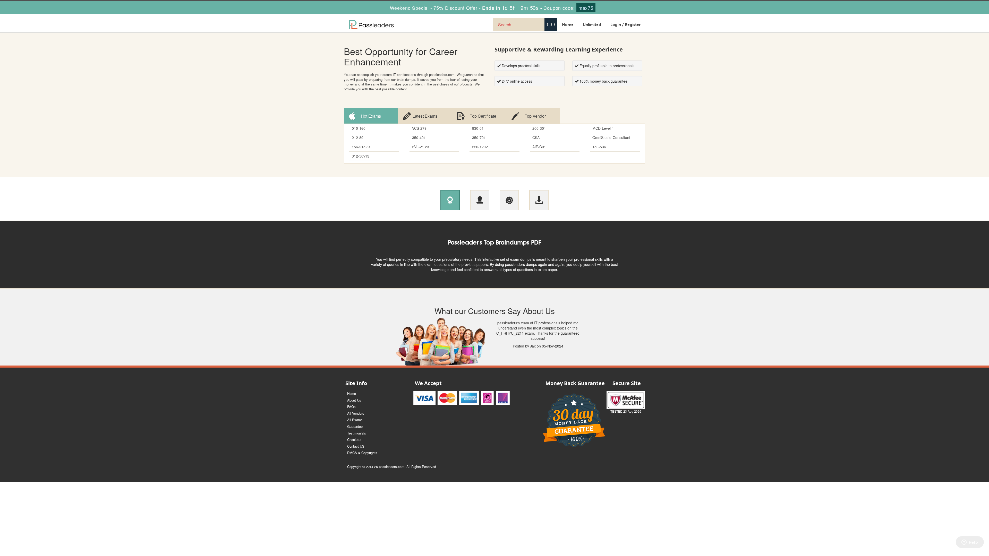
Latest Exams (425, 116)
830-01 (478, 128)
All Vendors (355, 413)
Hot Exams (371, 116)
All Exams (355, 419)
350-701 (479, 137)
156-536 (599, 146)
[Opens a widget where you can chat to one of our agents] (970, 547)
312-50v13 (360, 156)
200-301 (539, 128)
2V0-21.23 (420, 146)
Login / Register (625, 24)
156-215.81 (361, 146)
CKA (536, 137)
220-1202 (480, 146)
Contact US (355, 446)
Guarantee (355, 426)
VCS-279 (419, 128)
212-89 (357, 137)
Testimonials (356, 433)
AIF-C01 (539, 146)
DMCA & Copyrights (362, 452)
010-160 (358, 128)
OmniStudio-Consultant (611, 137)
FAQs (351, 406)
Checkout (354, 439)
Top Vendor (535, 116)
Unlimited (592, 24)
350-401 (419, 137)
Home (568, 24)
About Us (354, 400)
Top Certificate (483, 116)
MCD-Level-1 (603, 128)
